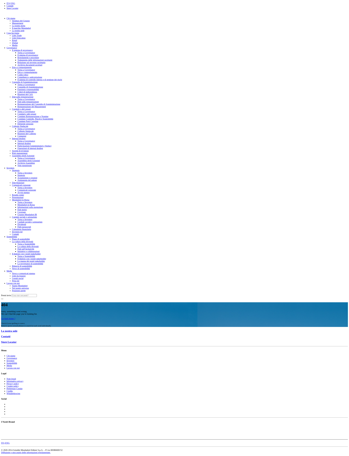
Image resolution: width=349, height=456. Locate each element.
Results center (18, 195)
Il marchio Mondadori (21, 28)
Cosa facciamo (13, 33)
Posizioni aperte (19, 290)
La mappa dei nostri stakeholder (31, 261)
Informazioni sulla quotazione (30, 207)
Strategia (15, 170)
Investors (10, 168)
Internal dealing (18, 138)
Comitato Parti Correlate (27, 121)
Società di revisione (20, 151)
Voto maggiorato (24, 165)
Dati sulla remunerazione (22, 97)
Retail (14, 40)
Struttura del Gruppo (21, 21)
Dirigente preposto (25, 124)
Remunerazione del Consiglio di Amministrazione (38, 104)
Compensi (21, 136)
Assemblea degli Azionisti (23, 156)
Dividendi (21, 224)
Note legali (11, 379)
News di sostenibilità (21, 268)
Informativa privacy (15, 381)
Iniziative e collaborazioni (28, 251)
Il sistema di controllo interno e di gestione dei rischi (39, 79)
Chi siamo (11, 18)
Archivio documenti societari (29, 65)
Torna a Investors (24, 173)
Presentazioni (17, 197)
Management (17, 23)
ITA (8, 3)
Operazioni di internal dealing (30, 148)
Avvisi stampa (23, 192)
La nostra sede (18, 30)
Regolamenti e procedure (28, 57)
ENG (12, 3)
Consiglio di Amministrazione (25, 82)
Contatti (10, 6)
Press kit (15, 281)
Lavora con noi (13, 283)
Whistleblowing (13, 393)
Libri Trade (17, 35)
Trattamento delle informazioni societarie (34, 60)
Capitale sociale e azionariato (24, 217)
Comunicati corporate (21, 185)
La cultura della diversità (22, 241)
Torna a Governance (26, 53)
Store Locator (12, 8)
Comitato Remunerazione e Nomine (32, 116)
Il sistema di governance (22, 50)
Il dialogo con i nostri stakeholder (26, 254)
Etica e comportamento (22, 67)
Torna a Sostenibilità (26, 244)
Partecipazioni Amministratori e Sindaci (34, 146)
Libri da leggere (19, 276)
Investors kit (17, 232)
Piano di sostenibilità (21, 239)
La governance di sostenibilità (30, 263)
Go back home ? (8, 318)
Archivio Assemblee (26, 163)
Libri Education (18, 38)
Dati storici (22, 210)
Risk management (19, 153)
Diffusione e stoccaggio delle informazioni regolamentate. (26, 452)
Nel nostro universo (20, 288)
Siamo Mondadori (20, 286)
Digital (15, 43)
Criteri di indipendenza (27, 92)
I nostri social (17, 278)
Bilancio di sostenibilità (22, 266)
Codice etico (22, 75)
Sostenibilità (12, 236)
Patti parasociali (24, 227)
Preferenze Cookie (14, 388)
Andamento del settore (27, 180)
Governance (12, 48)
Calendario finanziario (21, 229)
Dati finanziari (18, 183)
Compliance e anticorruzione (29, 77)
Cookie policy (13, 386)
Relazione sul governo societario (31, 62)
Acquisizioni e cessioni (27, 178)
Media (14, 45)
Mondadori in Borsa (20, 200)
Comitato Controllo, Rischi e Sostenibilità (35, 119)
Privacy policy (13, 384)
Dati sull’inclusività (25, 249)
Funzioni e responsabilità (28, 89)
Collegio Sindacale (20, 126)
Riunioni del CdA (25, 94)
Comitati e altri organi (21, 109)
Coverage (21, 212)
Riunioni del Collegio (26, 133)
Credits (10, 391)
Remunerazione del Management (31, 106)
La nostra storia (18, 26)
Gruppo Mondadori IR (27, 214)
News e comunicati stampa (23, 273)
